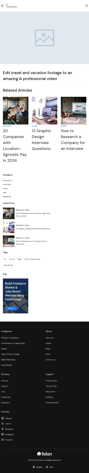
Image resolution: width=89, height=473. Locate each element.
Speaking (7, 126)
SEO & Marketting (32, 259)
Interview (7, 184)
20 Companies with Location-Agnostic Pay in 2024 (33, 214)
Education (7, 180)
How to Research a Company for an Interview (31, 242)
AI (5, 259)
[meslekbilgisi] (11, 5)
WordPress (8, 265)
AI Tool (12, 259)
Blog (19, 259)
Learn (34, 126)
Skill (4, 192)
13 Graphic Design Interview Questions (33, 228)
